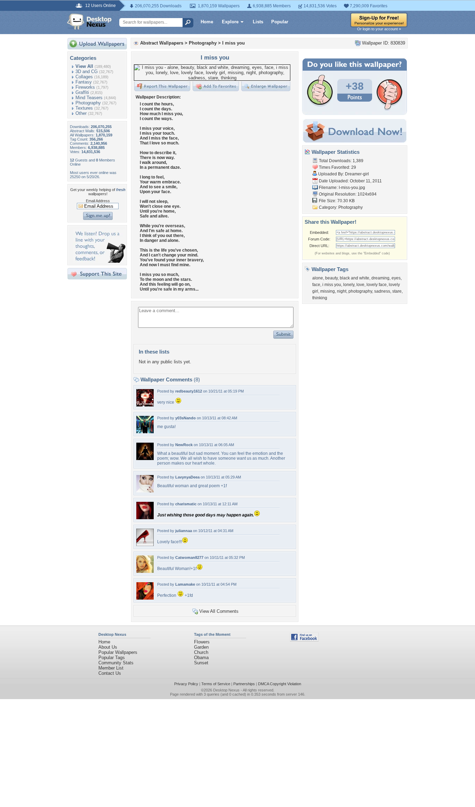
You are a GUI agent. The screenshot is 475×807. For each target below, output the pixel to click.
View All (84, 66)
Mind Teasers (89, 97)
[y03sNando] (145, 431)
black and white (354, 278)
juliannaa (183, 531)
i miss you (331, 284)
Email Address (98, 201)
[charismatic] (145, 517)
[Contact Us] (99, 261)
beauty (331, 278)
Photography (88, 102)
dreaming (380, 278)
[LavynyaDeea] (145, 490)
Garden (201, 647)
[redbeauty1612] (145, 405)
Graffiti (82, 92)
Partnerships (244, 684)
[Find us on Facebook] (304, 639)
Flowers (202, 641)
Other (81, 113)
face (316, 284)
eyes (396, 278)
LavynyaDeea (187, 477)
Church (201, 652)
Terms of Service (215, 684)
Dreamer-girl (357, 174)
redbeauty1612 (188, 391)
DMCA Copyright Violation (279, 684)
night (341, 291)
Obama (201, 657)
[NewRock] (145, 458)
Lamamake (185, 584)
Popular (279, 21)
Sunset (201, 662)
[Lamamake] (145, 598)
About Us (107, 647)
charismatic (185, 504)
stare (397, 291)
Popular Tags (111, 657)
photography (360, 291)
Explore (230, 21)
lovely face (377, 284)
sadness (382, 291)
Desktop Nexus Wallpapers (89, 22)
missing (327, 291)
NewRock (184, 445)
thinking (319, 297)
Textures (84, 108)
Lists (258, 21)
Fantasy (83, 82)
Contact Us (109, 673)
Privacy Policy (186, 684)
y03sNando (185, 418)
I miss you (233, 43)
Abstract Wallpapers (161, 43)
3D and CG (86, 71)
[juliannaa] (145, 544)
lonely (348, 284)
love (360, 284)
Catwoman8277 (189, 557)
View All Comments (219, 611)
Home (207, 21)
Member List (110, 668)
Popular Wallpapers (117, 652)
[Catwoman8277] (145, 571)
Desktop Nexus (226, 690)
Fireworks (85, 87)
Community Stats (116, 662)
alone (317, 278)
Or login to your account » (379, 29)
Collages (84, 76)
